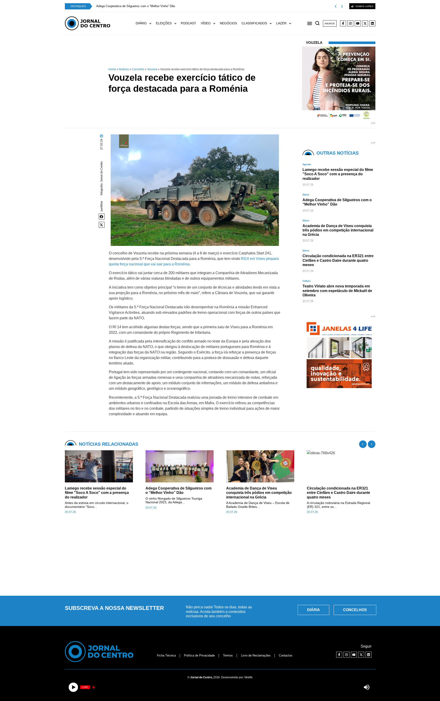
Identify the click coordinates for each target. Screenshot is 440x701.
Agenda (306, 164)
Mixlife (249, 677)
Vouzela (152, 69)
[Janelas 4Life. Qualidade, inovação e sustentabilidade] (329, 390)
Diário (305, 194)
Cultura (306, 281)
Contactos (285, 655)
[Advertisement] (220, 557)
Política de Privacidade (199, 655)
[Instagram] (350, 23)
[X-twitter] (365, 23)
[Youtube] (358, 23)
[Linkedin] (372, 23)
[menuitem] (146, 23)
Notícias (124, 69)
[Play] (73, 687)
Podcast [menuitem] (188, 23)
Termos (228, 655)
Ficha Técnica (166, 655)
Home (112, 69)
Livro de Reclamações (256, 655)
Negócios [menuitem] (228, 23)
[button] (102, 217)
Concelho (138, 69)
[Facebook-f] (343, 23)
